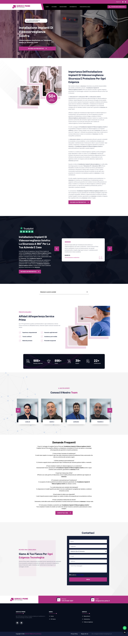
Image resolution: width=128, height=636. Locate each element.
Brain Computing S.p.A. (106, 634)
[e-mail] (92, 599)
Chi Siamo (54, 6)
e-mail (97, 599)
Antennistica (73, 6)
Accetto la (77, 575)
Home (47, 6)
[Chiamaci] (58, 599)
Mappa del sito (84, 634)
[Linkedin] (125, 2)
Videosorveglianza (85, 6)
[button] (56, 248)
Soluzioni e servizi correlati (48, 292)
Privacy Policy (80, 575)
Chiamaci (63, 599)
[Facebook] (123, 2)
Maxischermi (63, 6)
